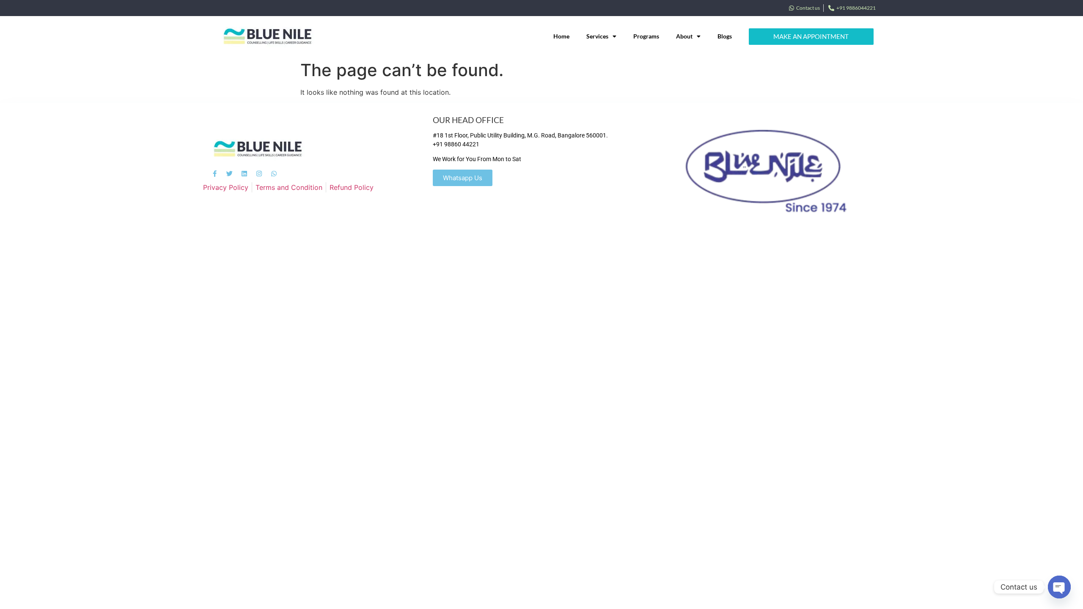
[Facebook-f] (215, 173)
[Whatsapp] (274, 173)
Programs (646, 36)
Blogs (724, 36)
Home (561, 36)
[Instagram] (259, 173)
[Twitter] (229, 173)
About (684, 36)
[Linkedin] (244, 173)
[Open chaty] (1059, 587)
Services (597, 36)
